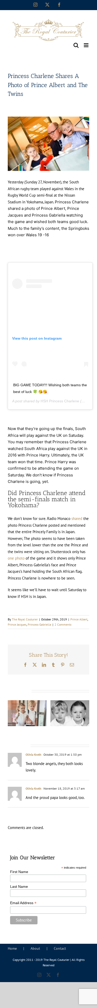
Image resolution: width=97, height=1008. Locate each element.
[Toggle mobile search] (76, 45)
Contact (60, 948)
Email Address (23, 902)
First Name (19, 872)
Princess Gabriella (39, 624)
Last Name (19, 886)
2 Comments (63, 624)
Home (12, 948)
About (35, 948)
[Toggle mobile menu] (86, 45)
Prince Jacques (17, 624)
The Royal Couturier (25, 619)
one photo (16, 558)
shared (76, 518)
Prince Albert (78, 619)
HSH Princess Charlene (60, 401)
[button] (12, 714)
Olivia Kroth (33, 754)
